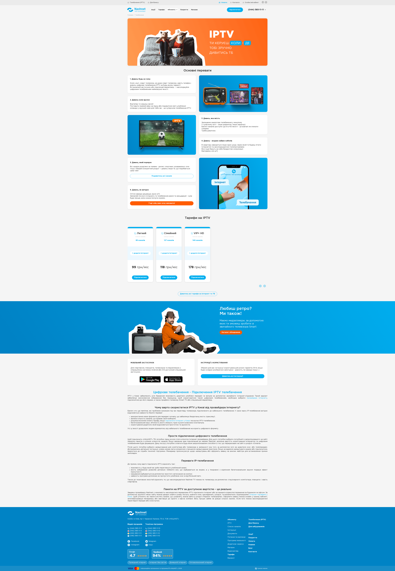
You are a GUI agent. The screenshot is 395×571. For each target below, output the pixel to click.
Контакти (235, 2)
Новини (251, 545)
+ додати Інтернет (140, 253)
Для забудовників (256, 526)
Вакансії (231, 558)
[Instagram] (266, 2)
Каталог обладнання (231, 332)
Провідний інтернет (137, 562)
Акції (153, 9)
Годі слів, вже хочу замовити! (162, 203)
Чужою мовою (262, 568)
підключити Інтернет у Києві (177, 421)
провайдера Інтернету (257, 398)
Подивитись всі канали (162, 176)
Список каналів (140, 236)
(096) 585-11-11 (135, 536)
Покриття (184, 9)
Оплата (224, 2)
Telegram (152, 541)
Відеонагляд (233, 551)
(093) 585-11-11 (135, 533)
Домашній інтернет (178, 562)
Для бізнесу (154, 2)
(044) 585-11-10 (153, 528)
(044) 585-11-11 (135, 528)
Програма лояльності (237, 540)
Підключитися (234, 9)
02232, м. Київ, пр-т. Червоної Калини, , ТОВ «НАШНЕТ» (153, 519)
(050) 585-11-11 (135, 531)
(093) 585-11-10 (153, 533)
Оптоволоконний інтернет (200, 562)
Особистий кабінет (252, 2)
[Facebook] (263, 2)
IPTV (230, 523)
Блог (250, 548)
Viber (150, 545)
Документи (232, 533)
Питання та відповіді (237, 537)
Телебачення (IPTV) (137, 2)
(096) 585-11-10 (153, 536)
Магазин (194, 9)
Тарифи (161, 9)
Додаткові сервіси (236, 544)
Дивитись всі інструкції (232, 376)
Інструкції (232, 530)
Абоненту (171, 9)
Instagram (135, 545)
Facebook (135, 541)
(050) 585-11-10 (153, 531)
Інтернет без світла (157, 562)
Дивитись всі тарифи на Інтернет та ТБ (197, 294)
